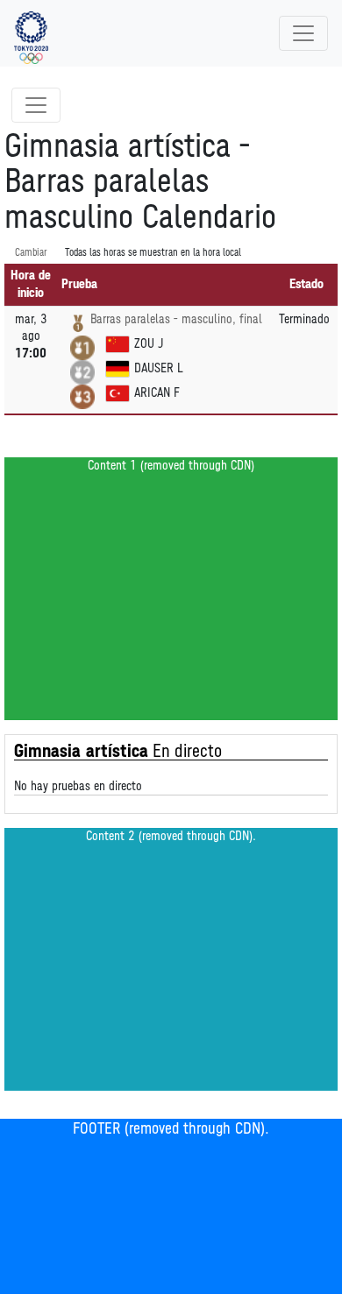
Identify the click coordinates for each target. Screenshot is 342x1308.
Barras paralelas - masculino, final (176, 319)
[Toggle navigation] (303, 33)
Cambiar (31, 253)
